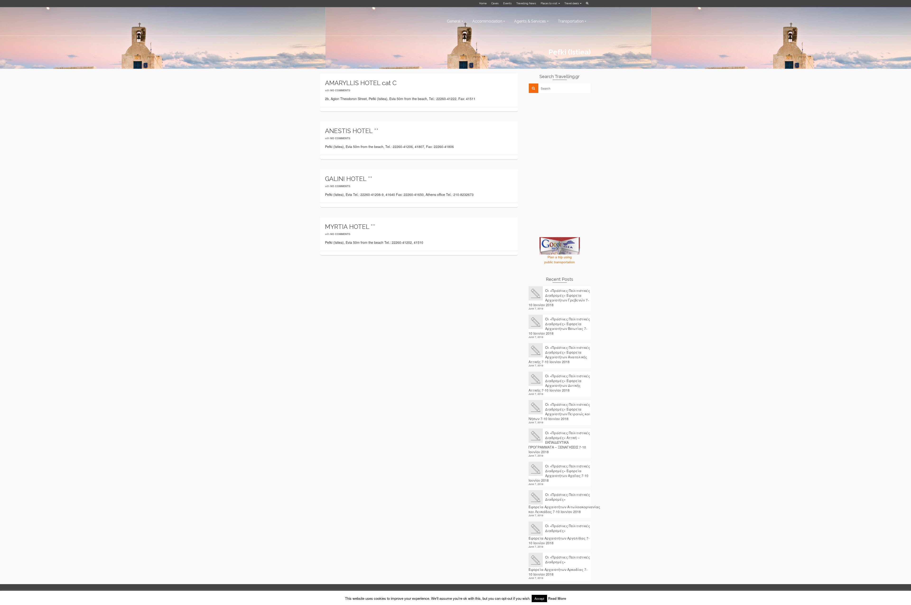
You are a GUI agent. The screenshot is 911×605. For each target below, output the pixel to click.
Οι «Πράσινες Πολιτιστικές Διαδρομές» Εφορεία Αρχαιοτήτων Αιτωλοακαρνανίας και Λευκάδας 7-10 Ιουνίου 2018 (560, 503)
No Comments (340, 90)
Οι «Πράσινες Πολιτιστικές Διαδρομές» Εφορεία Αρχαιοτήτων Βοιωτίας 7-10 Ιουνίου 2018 (559, 326)
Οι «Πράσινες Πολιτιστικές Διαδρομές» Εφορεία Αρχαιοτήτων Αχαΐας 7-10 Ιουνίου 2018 (559, 473)
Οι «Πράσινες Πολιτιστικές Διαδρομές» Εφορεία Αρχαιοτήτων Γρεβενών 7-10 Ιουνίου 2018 (559, 297)
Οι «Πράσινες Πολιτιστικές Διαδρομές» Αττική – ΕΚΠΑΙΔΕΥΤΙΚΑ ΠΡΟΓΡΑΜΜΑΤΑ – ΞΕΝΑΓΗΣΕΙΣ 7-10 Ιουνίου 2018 (559, 442)
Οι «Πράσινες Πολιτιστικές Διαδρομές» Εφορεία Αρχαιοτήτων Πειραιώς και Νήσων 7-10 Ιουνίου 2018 (559, 411)
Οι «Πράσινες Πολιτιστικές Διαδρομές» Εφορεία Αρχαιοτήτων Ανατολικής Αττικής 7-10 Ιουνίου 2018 (559, 354)
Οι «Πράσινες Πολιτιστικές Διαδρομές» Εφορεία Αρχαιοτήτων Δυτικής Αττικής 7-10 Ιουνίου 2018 (559, 383)
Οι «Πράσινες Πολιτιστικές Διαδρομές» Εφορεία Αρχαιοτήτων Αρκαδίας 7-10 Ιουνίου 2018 (559, 566)
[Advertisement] (564, 129)
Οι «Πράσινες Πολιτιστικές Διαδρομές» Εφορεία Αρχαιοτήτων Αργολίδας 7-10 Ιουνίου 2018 (559, 534)
